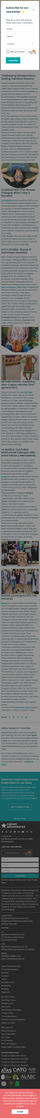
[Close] (33, 9)
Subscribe (13, 60)
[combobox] (20, 44)
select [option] (10, 45)
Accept (20, 1111)
